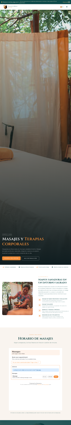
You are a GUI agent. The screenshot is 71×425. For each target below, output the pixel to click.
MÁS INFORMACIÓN (30, 258)
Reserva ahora (66, 2)
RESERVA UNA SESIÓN (11, 258)
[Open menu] (67, 7)
